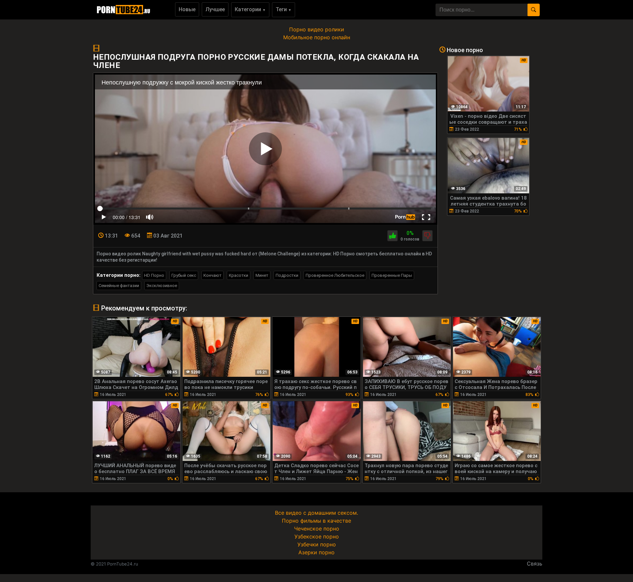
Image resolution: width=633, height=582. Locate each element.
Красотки (238, 275)
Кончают (212, 275)
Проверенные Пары (392, 275)
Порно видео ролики (316, 29)
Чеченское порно (316, 528)
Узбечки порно (316, 544)
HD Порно (154, 275)
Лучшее (215, 9)
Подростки (287, 275)
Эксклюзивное (161, 285)
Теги (283, 9)
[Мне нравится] (392, 235)
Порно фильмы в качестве (316, 520)
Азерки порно (316, 552)
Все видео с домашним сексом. (316, 512)
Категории (250, 9)
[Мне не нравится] (427, 235)
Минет (262, 275)
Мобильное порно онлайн (316, 37)
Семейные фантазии (119, 285)
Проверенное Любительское (335, 275)
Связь (534, 563)
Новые (187, 9)
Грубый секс (183, 275)
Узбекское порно (316, 536)
